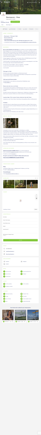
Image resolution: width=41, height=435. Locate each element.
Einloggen (30, 2)
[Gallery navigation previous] (35, 178)
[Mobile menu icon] (1, 2)
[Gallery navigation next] (37, 178)
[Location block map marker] (20, 201)
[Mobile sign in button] (39, 2)
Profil (2, 24)
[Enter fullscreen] (36, 198)
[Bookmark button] (12, 321)
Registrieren (35, 2)
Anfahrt (36, 209)
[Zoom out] (36, 196)
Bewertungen (8, 24)
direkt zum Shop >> (11, 169)
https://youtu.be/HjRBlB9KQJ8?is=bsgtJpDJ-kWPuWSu (26, 42)
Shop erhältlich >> (7, 82)
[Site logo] (7, 2)
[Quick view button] (10, 321)
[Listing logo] (3, 14)
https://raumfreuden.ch (10, 254)
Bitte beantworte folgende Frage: (8, 235)
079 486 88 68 (9, 248)
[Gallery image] (8, 184)
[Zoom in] (36, 195)
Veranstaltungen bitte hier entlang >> (12, 173)
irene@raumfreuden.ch (10, 251)
